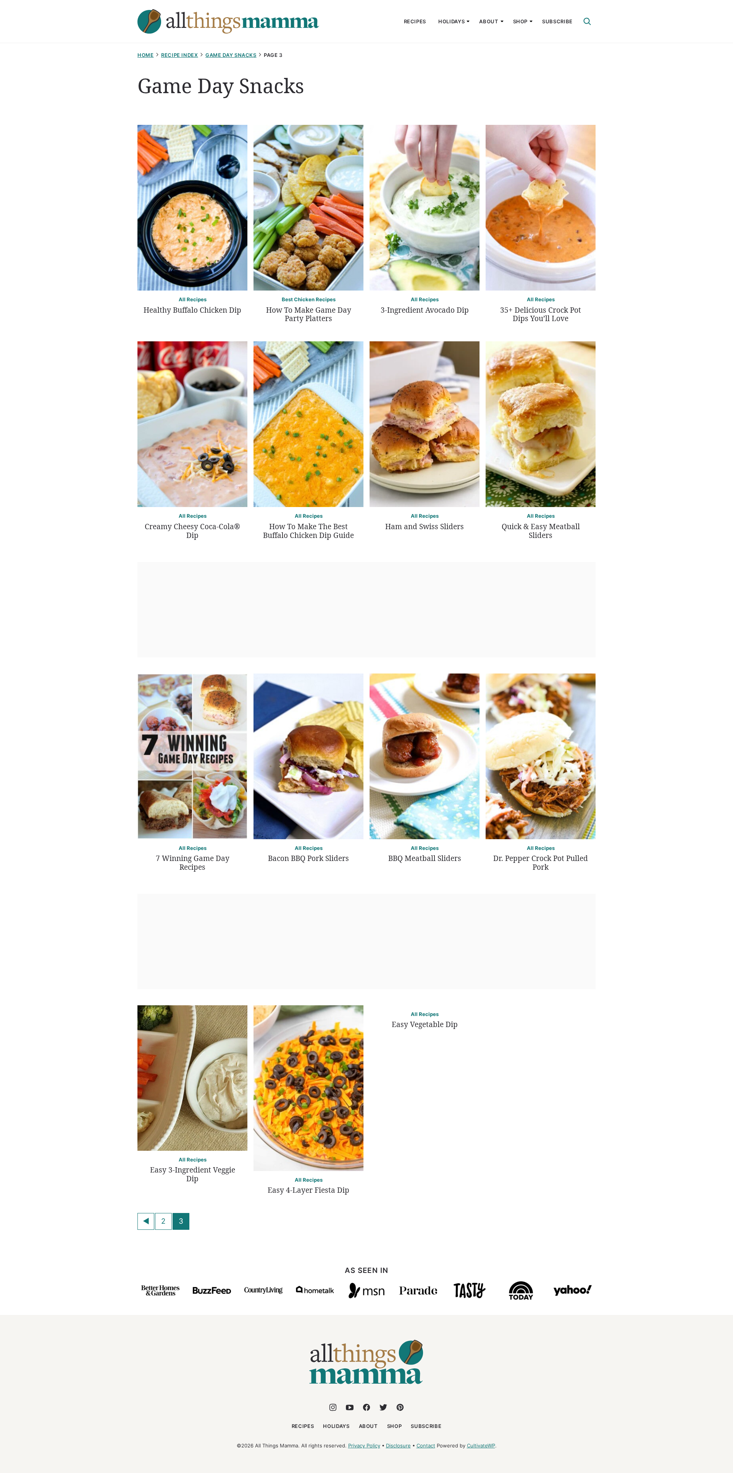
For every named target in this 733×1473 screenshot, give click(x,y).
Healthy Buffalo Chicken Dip (192, 310)
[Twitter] (383, 1407)
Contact (426, 1445)
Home (145, 55)
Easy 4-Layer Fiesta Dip (308, 1190)
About (488, 21)
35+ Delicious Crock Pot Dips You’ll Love (540, 314)
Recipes (415, 21)
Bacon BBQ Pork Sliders (308, 858)
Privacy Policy (364, 1445)
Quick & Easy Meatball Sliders (541, 531)
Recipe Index (179, 55)
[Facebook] (366, 1407)
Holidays (451, 21)
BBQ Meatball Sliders (424, 858)
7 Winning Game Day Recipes (192, 862)
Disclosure (398, 1445)
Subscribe (557, 21)
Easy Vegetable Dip (425, 1024)
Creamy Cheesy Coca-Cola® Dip (192, 531)
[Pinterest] (400, 1407)
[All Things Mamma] (366, 1388)
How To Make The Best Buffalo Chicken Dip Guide (308, 531)
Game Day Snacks (231, 55)
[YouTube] (349, 1407)
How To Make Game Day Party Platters (308, 314)
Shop (520, 21)
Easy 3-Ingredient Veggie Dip (192, 1174)
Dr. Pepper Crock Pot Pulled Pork (540, 862)
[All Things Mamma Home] (228, 21)
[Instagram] (333, 1407)
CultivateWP (481, 1445)
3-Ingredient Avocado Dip (425, 310)
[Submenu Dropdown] (468, 21)
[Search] (587, 21)
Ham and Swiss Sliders (424, 526)
